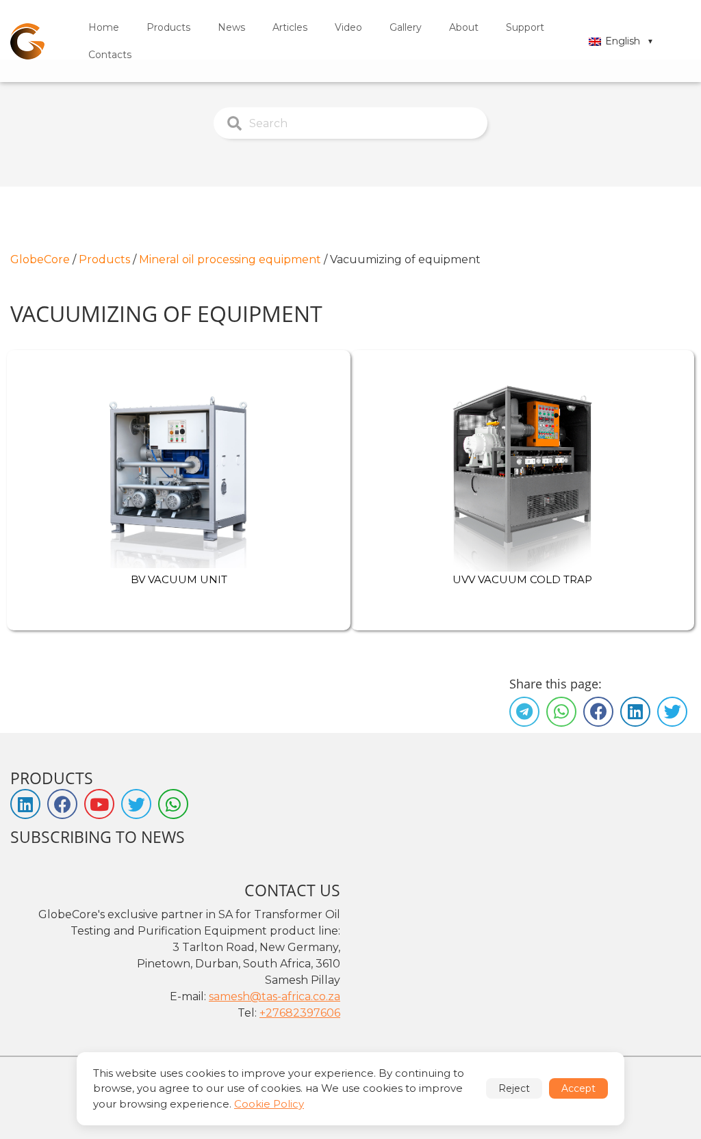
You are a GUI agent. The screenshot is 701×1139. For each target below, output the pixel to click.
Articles (289, 27)
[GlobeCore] (27, 41)
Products (168, 27)
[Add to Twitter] (672, 712)
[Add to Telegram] (524, 712)
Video (348, 27)
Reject (514, 1088)
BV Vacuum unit (179, 579)
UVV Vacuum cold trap (522, 579)
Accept (578, 1088)
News (231, 27)
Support (525, 27)
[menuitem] (103, 27)
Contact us (292, 890)
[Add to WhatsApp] (561, 712)
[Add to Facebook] (598, 712)
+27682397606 (299, 1012)
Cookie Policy (269, 1103)
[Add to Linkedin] (635, 712)
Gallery (406, 27)
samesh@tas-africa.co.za (274, 996)
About (464, 27)
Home (103, 27)
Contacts (109, 55)
